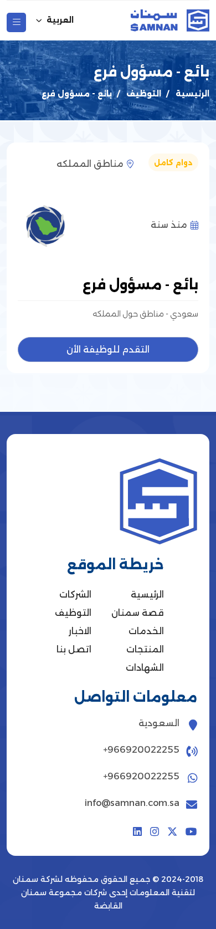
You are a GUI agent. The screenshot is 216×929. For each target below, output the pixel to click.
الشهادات (145, 667)
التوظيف (143, 94)
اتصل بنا (73, 649)
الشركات (75, 594)
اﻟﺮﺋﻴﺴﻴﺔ (192, 94)
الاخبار (80, 631)
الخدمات (146, 631)
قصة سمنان (137, 613)
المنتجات (145, 649)
